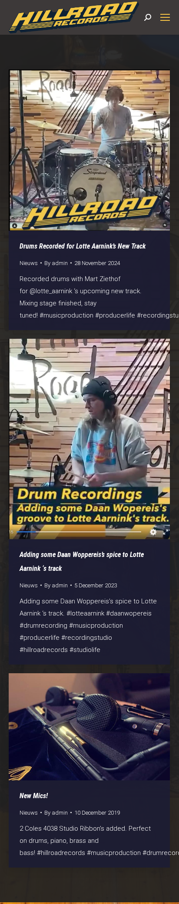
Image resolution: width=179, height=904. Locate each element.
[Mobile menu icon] (165, 17)
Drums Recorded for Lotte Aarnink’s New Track (83, 246)
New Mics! (34, 796)
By (56, 263)
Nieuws (29, 263)
